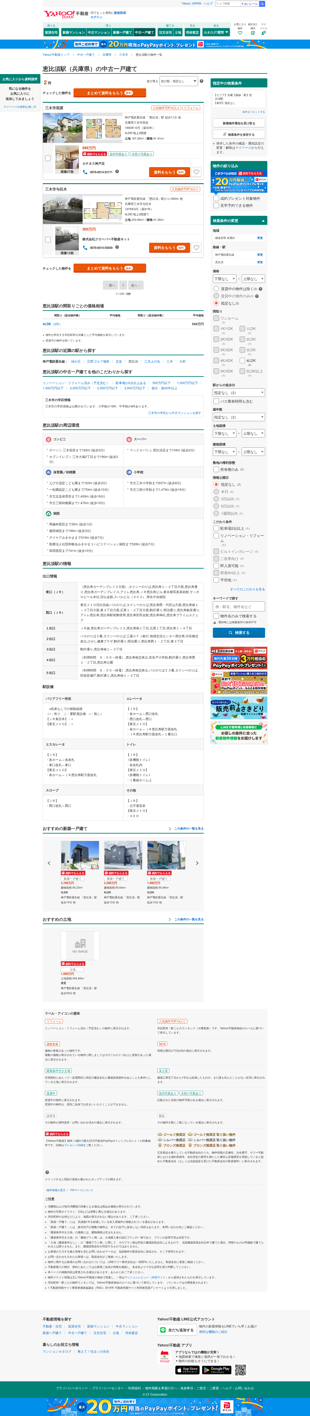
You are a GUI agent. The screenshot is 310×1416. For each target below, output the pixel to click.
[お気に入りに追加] (196, 172)
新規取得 (120, 12)
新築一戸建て (122, 32)
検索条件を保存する (158, 74)
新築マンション (74, 32)
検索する (242, 632)
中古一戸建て (144, 32)
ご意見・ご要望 (208, 1388)
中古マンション (99, 32)
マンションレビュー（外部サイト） (146, 1277)
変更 (260, 238)
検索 (262, 4)
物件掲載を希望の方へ (161, 1388)
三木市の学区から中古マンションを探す (174, 413)
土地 (178, 32)
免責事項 (186, 1388)
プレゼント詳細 (73, 1145)
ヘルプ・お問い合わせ (238, 1388)
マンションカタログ (57, 1351)
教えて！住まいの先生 (93, 1351)
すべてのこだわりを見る (247, 589)
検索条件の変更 (225, 220)
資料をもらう (169, 172)
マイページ (243, 147)
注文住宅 (165, 32)
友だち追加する (181, 1329)
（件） (52, 324)
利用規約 (134, 1388)
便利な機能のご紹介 (213, 1331)
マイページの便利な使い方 (20, 106)
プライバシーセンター (108, 1388)
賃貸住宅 (51, 32)
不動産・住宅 (52, 1326)
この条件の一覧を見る (188, 828)
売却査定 (192, 32)
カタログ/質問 (214, 32)
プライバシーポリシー (72, 1388)
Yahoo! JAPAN (191, 3)
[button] (49, 848)
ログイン (96, 17)
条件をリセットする (254, 111)
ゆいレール (251, 3)
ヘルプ (208, 3)
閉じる (133, 77)
